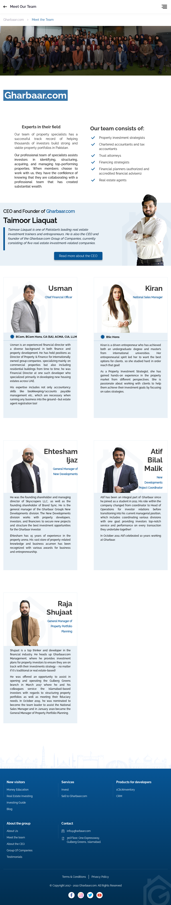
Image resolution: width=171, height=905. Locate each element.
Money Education (17, 789)
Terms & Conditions (74, 876)
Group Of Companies (20, 850)
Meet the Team (43, 19)
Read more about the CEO (78, 256)
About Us (12, 831)
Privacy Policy (100, 876)
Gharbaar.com (13, 19)
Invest (65, 789)
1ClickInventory (125, 789)
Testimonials (14, 857)
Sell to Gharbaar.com (74, 796)
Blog (9, 809)
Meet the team (16, 837)
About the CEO (16, 844)
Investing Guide (16, 802)
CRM (119, 796)
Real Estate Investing (20, 796)
